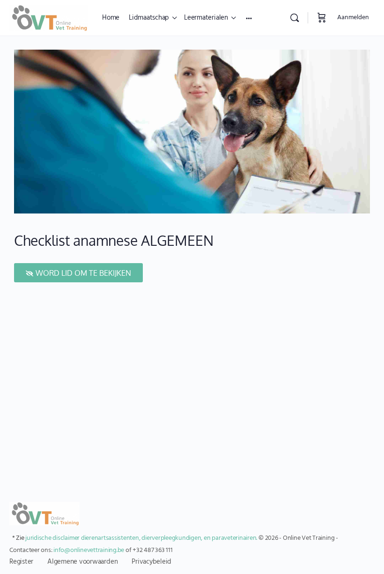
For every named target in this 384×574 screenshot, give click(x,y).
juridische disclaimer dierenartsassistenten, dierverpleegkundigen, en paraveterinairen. (141, 538)
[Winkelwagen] (322, 18)
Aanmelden (353, 17)
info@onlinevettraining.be (88, 550)
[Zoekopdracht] (294, 17)
